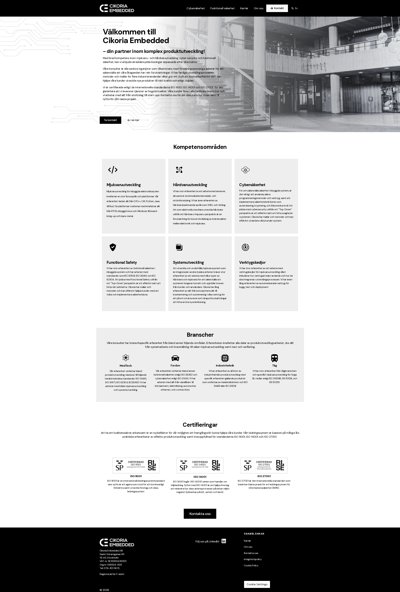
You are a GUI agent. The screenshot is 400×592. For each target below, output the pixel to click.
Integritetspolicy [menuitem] (253, 559)
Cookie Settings (257, 584)
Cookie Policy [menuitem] (251, 565)
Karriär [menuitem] (247, 540)
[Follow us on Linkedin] (223, 540)
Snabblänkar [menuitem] (254, 534)
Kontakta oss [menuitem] (251, 553)
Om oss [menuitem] (248, 546)
